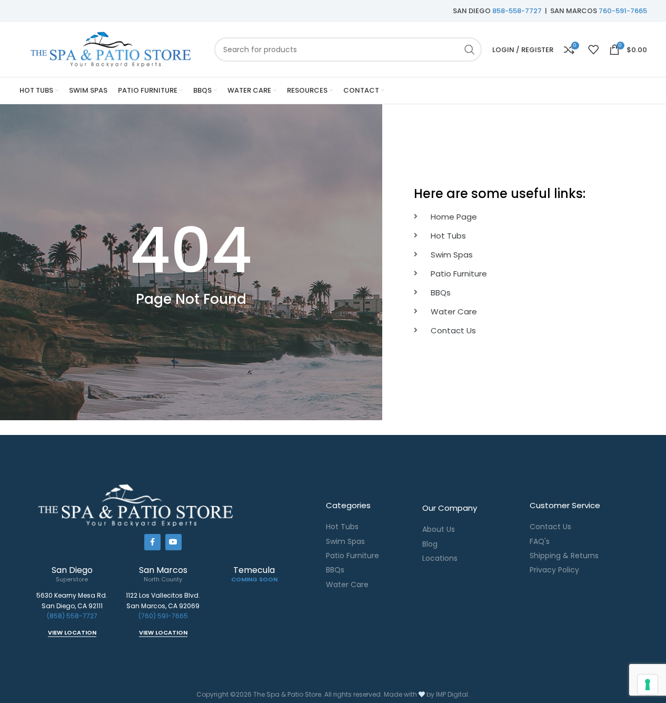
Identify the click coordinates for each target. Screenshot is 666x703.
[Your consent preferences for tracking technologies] (648, 685)
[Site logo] (111, 49)
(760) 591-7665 (163, 615)
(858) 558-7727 (72, 615)
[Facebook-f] (152, 542)
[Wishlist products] (593, 49)
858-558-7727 (517, 11)
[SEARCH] (470, 49)
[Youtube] (173, 542)
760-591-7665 (623, 11)
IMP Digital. (453, 694)
